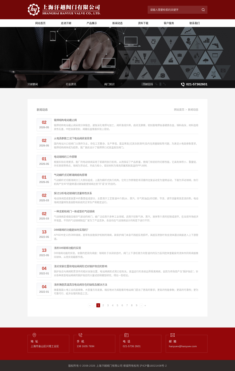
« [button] (90, 305)
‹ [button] (94, 305)
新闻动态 (117, 23)
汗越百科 (148, 84)
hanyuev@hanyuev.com (183, 346)
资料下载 (143, 23)
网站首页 (40, 23)
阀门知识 (109, 84)
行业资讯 (71, 84)
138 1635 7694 (85, 346)
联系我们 (194, 23)
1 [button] (98, 305)
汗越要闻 (33, 84)
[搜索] (203, 10)
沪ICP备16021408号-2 (153, 365)
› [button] (141, 305)
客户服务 (169, 23)
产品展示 (92, 23)
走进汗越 (66, 23)
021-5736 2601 (132, 346)
